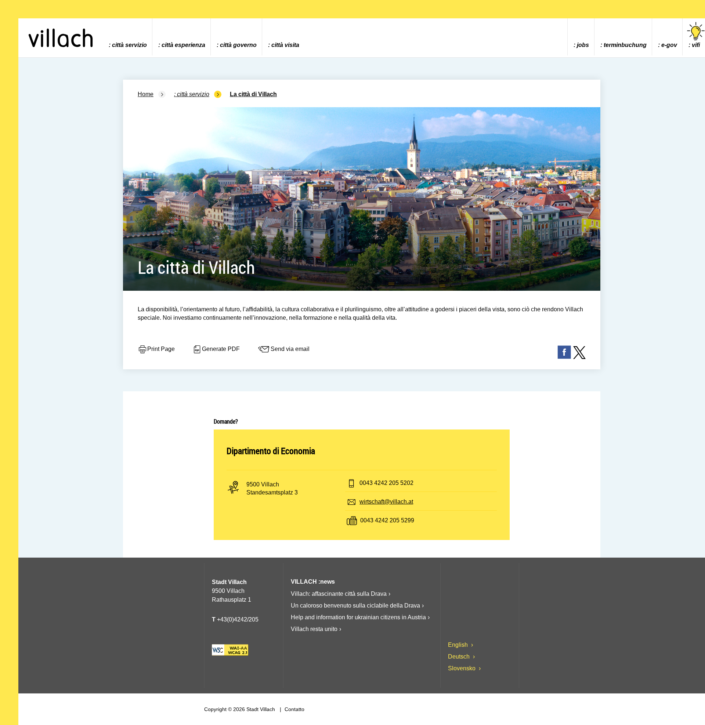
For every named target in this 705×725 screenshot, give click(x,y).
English (458, 645)
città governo (238, 45)
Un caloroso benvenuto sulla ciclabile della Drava (355, 605)
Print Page (161, 349)
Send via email (290, 349)
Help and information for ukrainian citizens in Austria (358, 617)
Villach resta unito (314, 629)
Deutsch (459, 656)
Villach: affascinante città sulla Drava (339, 594)
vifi (696, 45)
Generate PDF (221, 349)
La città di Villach (253, 94)
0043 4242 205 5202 (386, 483)
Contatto (293, 709)
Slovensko (462, 668)
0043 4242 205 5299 (387, 520)
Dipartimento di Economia (271, 451)
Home (145, 94)
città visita (285, 45)
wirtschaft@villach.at (386, 502)
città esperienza (183, 45)
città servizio (129, 45)
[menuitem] (127, 36)
